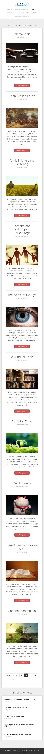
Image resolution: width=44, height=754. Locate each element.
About (34, 13)
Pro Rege (8, 9)
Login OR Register (22, 16)
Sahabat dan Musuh (22, 611)
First (8, 675)
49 (17, 675)
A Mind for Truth (22, 357)
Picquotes (11, 13)
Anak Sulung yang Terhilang (22, 162)
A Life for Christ (22, 421)
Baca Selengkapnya (22, 85)
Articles (35, 9)
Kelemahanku (22, 34)
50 (22, 675)
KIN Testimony (23, 13)
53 (35, 675)
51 (26, 675)
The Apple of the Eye (22, 295)
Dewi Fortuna (22, 483)
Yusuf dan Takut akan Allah (22, 547)
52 (30, 675)
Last (12, 679)
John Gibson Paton (22, 96)
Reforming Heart (22, 9)
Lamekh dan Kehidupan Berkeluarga (22, 229)
